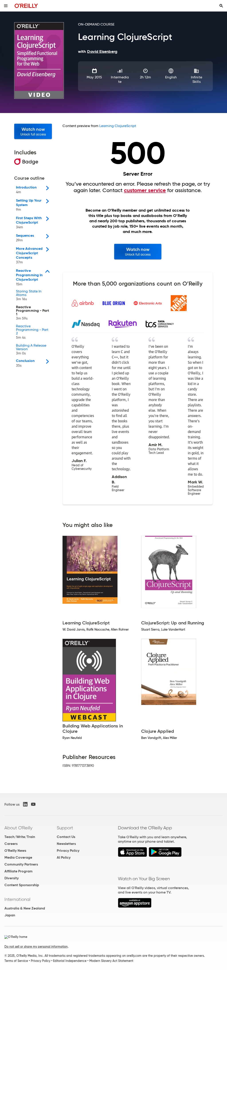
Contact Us (66, 836)
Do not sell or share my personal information (36, 947)
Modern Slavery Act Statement (111, 961)
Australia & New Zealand (24, 908)
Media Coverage (18, 857)
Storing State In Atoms (28, 295)
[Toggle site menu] (5, 5)
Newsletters (66, 843)
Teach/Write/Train (19, 836)
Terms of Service (16, 961)
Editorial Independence (69, 961)
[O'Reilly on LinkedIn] (25, 804)
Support (65, 827)
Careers (11, 843)
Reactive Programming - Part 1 (32, 312)
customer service (145, 190)
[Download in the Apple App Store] (132, 855)
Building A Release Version (31, 349)
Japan (9, 915)
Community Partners (21, 864)
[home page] (26, 5)
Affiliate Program (18, 871)
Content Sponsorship (21, 885)
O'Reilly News (15, 850)
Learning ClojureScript (117, 126)
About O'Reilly (18, 827)
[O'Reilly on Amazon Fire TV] (134, 906)
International (17, 899)
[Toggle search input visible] (221, 5)
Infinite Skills (196, 79)
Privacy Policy (68, 850)
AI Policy (63, 857)
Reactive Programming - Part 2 (32, 332)
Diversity (11, 878)
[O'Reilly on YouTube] (33, 804)
